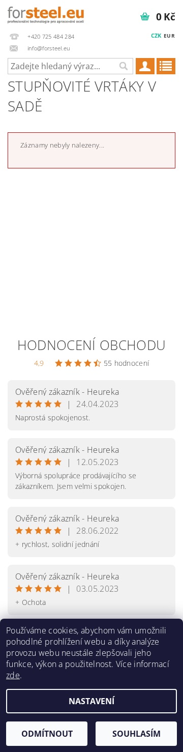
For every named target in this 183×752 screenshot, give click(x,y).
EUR (169, 35)
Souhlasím (136, 733)
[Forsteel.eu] (46, 13)
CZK (156, 35)
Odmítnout (47, 733)
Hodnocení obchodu (91, 345)
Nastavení (91, 701)
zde (13, 675)
